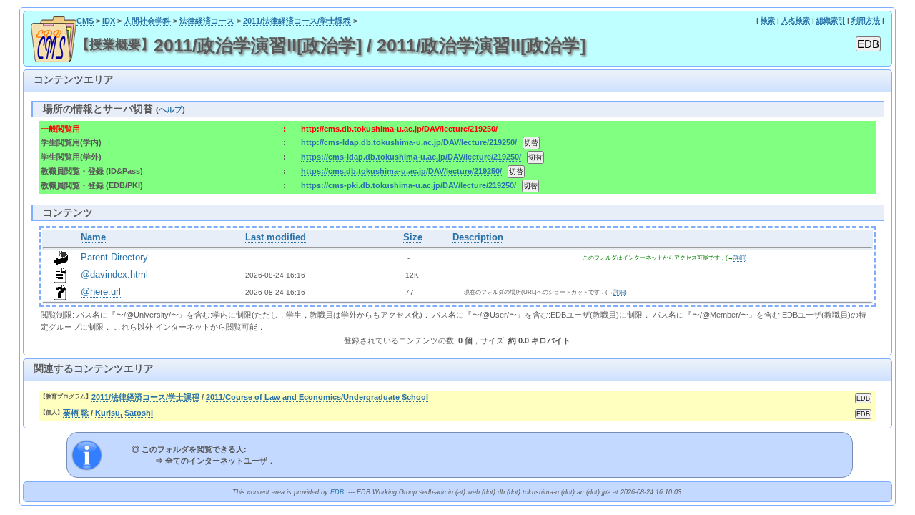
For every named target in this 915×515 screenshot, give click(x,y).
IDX (108, 20)
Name (93, 237)
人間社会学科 (147, 20)
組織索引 (830, 20)
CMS (85, 20)
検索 (768, 20)
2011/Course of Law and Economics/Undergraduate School (317, 397)
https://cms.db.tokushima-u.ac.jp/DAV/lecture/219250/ (401, 171)
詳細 (739, 258)
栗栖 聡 (76, 412)
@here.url (101, 292)
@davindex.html (114, 275)
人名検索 (795, 20)
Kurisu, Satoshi (124, 412)
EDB (337, 492)
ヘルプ (170, 109)
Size (412, 237)
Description (477, 237)
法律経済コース (206, 20)
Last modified (275, 237)
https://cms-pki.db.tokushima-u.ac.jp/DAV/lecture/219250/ (408, 185)
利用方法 (865, 20)
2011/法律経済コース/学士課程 (297, 20)
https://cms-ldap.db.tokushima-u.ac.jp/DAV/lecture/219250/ (411, 156)
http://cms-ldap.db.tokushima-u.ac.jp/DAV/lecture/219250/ (409, 142)
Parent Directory (114, 257)
